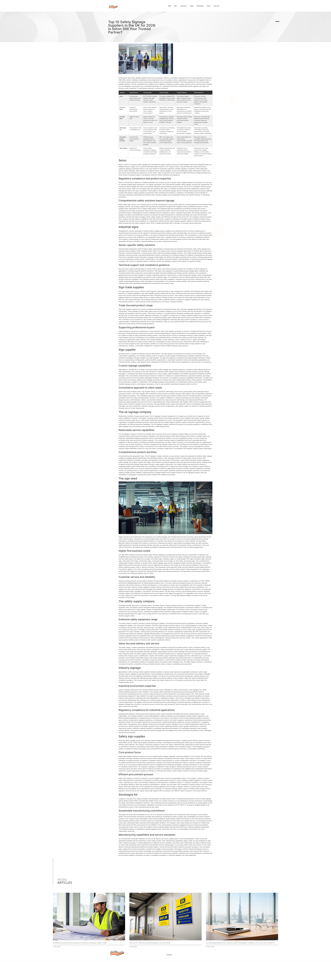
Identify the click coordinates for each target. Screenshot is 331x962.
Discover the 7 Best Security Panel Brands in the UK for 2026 (149, 943)
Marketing (200, 6)
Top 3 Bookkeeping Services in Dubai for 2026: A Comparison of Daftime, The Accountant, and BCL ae (240, 943)
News (208, 6)
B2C (175, 6)
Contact (169, 955)
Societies (183, 6)
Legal (191, 6)
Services (216, 6)
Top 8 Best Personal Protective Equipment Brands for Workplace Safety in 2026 (80, 943)
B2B (169, 6)
